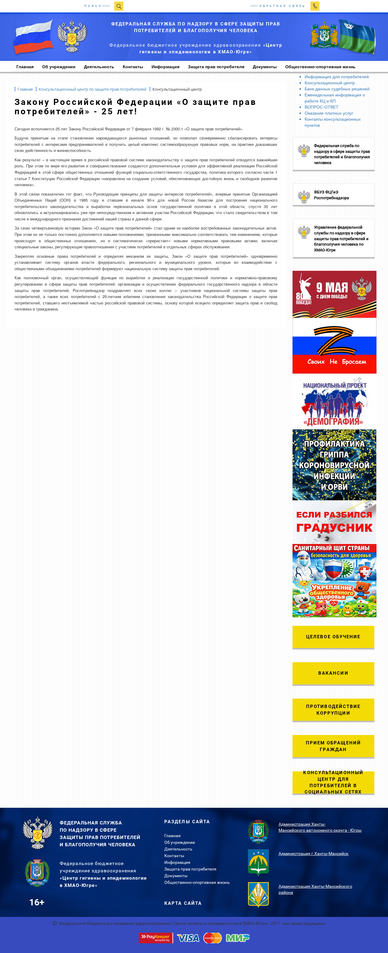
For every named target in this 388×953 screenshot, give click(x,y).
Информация (165, 66)
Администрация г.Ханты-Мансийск (314, 853)
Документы (265, 66)
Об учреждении (58, 66)
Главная (172, 835)
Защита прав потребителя (216, 66)
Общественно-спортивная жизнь (197, 882)
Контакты (133, 66)
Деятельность (99, 66)
